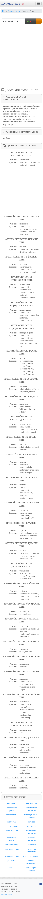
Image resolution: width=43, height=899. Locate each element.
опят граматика (12, 849)
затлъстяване (12, 826)
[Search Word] (39, 21)
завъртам (11, 822)
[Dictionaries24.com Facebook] (40, 883)
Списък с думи (14, 11)
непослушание (12, 845)
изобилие (31, 826)
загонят (31, 822)
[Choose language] (30, 21)
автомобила (31, 803)
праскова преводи (31, 856)
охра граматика (12, 856)
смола (11, 867)
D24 (3, 11)
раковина (11, 860)
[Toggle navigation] (38, 3)
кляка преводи (11, 830)
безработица (11, 815)
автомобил (12, 803)
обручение (31, 845)
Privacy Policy (6, 894)
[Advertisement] (21, 54)
